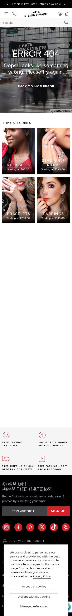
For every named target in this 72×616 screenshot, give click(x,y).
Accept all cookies (34, 586)
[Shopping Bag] (67, 14)
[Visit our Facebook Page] (20, 527)
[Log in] (60, 14)
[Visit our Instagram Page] (8, 527)
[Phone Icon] (14, 14)
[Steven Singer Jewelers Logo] (36, 14)
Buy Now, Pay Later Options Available (36, 4)
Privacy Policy (42, 576)
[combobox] (32, 22)
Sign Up (58, 511)
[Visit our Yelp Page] (66, 527)
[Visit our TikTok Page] (56, 527)
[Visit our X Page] (44, 527)
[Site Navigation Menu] (6, 14)
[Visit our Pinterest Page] (32, 527)
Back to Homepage (36, 86)
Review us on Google (27, 541)
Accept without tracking (34, 596)
